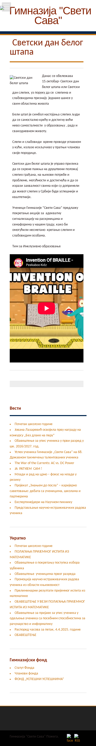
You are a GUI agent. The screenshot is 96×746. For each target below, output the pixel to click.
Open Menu (6, 7)
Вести (15, 408)
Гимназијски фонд (28, 660)
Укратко (18, 538)
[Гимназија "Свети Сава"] (48, 23)
